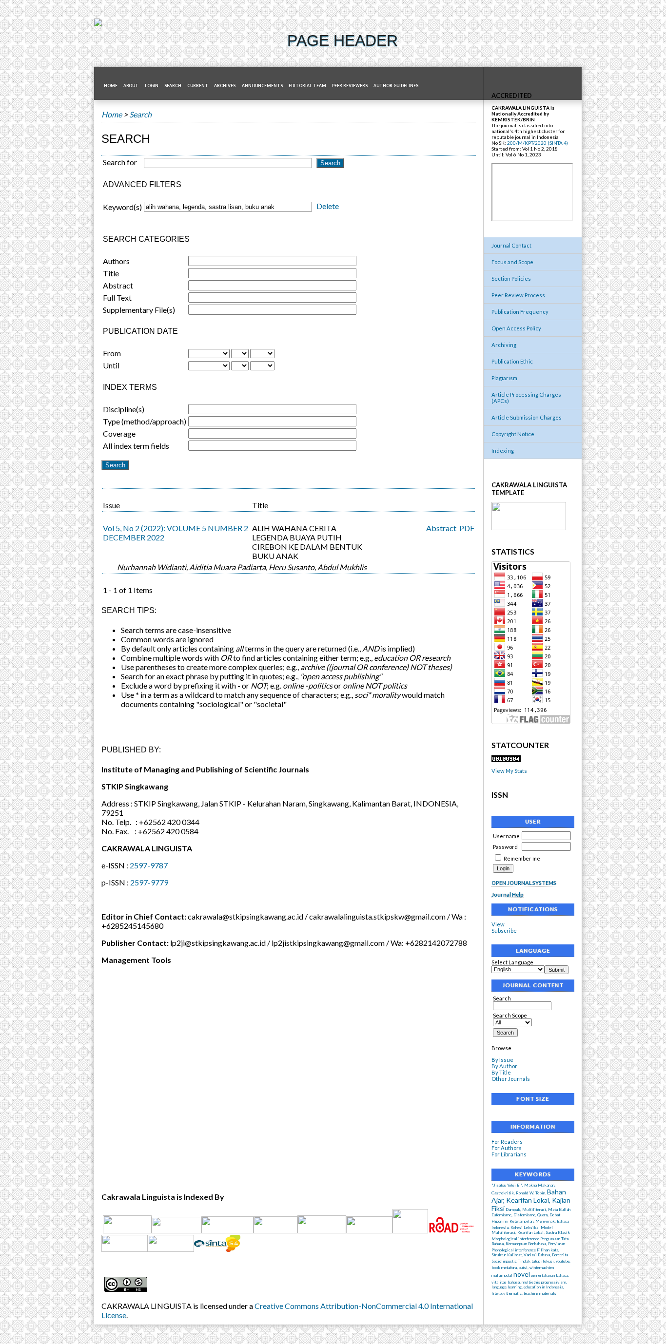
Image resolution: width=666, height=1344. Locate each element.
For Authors (506, 1148)
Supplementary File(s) (139, 309)
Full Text (117, 297)
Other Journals (510, 1078)
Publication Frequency (519, 311)
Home (111, 85)
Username (506, 836)
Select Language (512, 962)
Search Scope (510, 1015)
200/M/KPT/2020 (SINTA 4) (537, 143)
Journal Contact (511, 245)
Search (172, 85)
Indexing (502, 450)
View (498, 924)
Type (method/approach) (144, 421)
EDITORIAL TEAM (307, 85)
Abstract (118, 285)
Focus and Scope (512, 262)
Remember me (522, 858)
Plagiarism (504, 378)
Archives (224, 85)
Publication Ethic (512, 361)
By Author (504, 1066)
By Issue (502, 1059)
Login (151, 85)
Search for (120, 162)
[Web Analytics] (506, 760)
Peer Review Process (518, 295)
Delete (327, 206)
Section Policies (511, 278)
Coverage (119, 433)
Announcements (262, 85)
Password (505, 847)
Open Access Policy (516, 328)
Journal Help (507, 894)
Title (111, 273)
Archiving (503, 345)
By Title (501, 1072)
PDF (466, 528)
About (130, 85)
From (112, 353)
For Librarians (509, 1154)
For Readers (507, 1141)
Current (197, 85)
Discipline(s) (123, 409)
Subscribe (504, 930)
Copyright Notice (512, 434)
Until (111, 365)
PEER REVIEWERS (350, 85)
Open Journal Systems (523, 883)
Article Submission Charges (526, 417)
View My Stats (509, 771)
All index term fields (136, 445)
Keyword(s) (122, 206)
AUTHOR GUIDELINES (395, 85)
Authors (116, 261)
